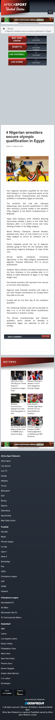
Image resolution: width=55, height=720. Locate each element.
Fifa (2, 566)
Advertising (5, 510)
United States (15, 9)
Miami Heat (5, 653)
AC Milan (4, 607)
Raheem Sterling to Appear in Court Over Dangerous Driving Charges (35, 384)
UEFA (3, 571)
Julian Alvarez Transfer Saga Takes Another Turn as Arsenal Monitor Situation (35, 409)
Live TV (4, 471)
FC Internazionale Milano (11, 617)
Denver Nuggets (7, 668)
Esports (4, 505)
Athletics (4, 480)
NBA (3, 628)
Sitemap (23, 707)
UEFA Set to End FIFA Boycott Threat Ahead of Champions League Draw (18, 386)
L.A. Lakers (5, 678)
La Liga (4, 546)
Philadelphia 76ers (8, 648)
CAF (3, 581)
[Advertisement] (27, 95)
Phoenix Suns (6, 663)
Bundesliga (5, 561)
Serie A (4, 556)
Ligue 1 (4, 551)
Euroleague (5, 683)
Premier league (7, 541)
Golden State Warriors (10, 673)
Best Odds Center (8, 520)
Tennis (3, 485)
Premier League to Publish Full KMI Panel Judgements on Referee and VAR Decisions (35, 431)
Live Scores (5, 466)
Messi (3, 536)
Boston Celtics (7, 643)
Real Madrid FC (7, 602)
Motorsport (5, 490)
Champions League (9, 576)
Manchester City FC (9, 612)
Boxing (10, 28)
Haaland (4, 591)
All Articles (33, 707)
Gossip (4, 475)
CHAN (3, 586)
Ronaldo (4, 531)
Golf (2, 495)
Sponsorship (6, 515)
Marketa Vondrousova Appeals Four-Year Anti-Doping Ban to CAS (18, 409)
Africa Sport (5, 461)
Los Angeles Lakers (9, 638)
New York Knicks (7, 658)
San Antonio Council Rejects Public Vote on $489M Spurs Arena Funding (18, 430)
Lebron (4, 633)
